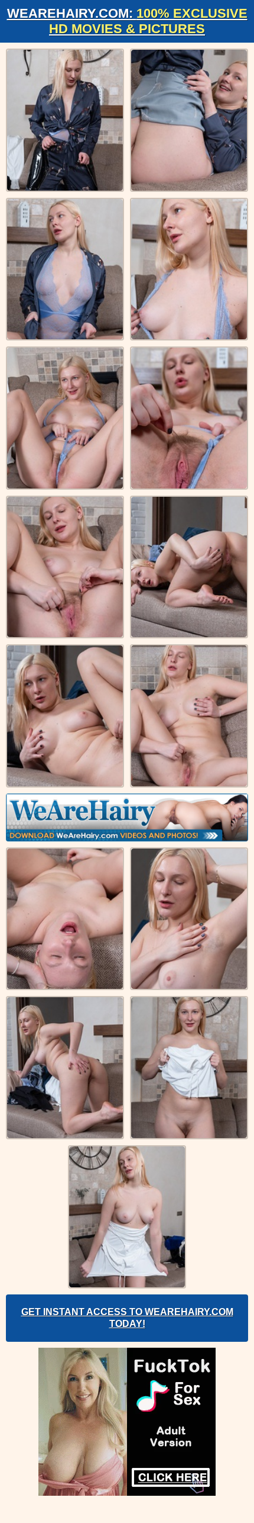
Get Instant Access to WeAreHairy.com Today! (127, 1318)
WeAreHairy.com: (127, 21)
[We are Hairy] (127, 817)
